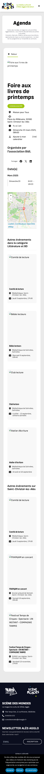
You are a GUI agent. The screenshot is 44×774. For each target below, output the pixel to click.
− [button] (10, 199)
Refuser (20, 770)
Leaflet (11, 223)
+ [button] (10, 195)
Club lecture (14, 404)
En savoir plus (31, 770)
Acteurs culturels (22, 754)
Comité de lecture (16, 289)
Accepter (10, 770)
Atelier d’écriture (16, 462)
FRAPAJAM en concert (18, 589)
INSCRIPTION (32, 742)
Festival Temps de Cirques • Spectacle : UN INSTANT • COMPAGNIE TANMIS (20, 650)
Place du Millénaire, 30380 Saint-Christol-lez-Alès (19, 120)
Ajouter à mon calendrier (19, 138)
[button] (39, 6)
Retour (14, 54)
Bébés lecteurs (15, 346)
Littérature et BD (16, 106)
